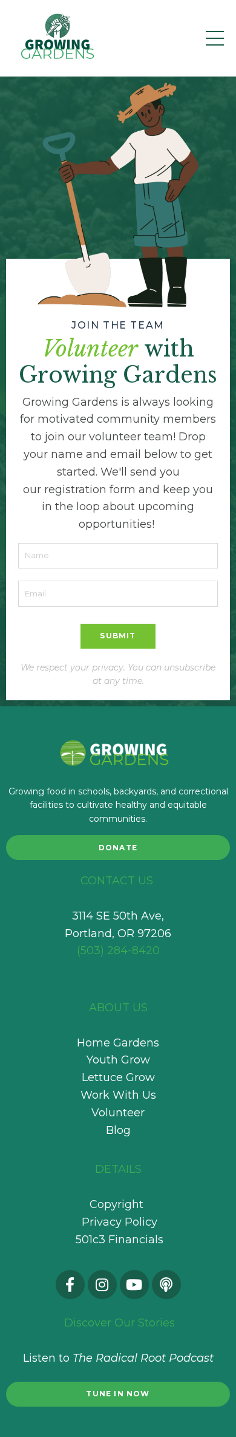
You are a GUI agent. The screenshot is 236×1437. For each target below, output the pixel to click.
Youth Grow (118, 1060)
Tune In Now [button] (117, 1393)
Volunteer (118, 1112)
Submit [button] (118, 635)
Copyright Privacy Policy (118, 1213)
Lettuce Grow (118, 1077)
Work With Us (118, 1095)
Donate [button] (118, 847)
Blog (118, 1130)
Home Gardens (118, 1043)
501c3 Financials (119, 1239)
